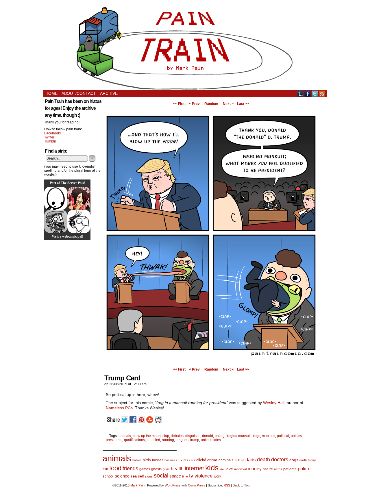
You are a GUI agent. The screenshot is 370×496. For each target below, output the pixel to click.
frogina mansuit (238, 436)
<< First (179, 104)
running (168, 440)
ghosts (156, 469)
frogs (256, 436)
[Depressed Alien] (55, 198)
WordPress (173, 485)
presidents (114, 440)
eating (220, 436)
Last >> (243, 104)
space (175, 475)
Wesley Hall (273, 402)
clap (165, 436)
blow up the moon (147, 436)
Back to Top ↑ (242, 485)
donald (207, 436)
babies (137, 460)
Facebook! (52, 133)
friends (130, 468)
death (263, 459)
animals (125, 436)
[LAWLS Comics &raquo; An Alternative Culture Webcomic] (78, 198)
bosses (157, 460)
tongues (182, 440)
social (161, 475)
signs (149, 476)
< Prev (194, 104)
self (141, 476)
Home (51, 93)
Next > (228, 104)
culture (239, 460)
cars (183, 459)
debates (177, 436)
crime (212, 460)
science (122, 476)
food (115, 468)
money (255, 468)
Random (211, 104)
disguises (192, 436)
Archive (109, 93)
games (144, 469)
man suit (268, 436)
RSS (322, 93)
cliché (201, 460)
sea (134, 476)
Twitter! (49, 137)
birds (147, 460)
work (217, 476)
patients (290, 469)
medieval (240, 469)
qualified (153, 440)
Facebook (307, 93)
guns (166, 469)
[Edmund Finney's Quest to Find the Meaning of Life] (78, 221)
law (222, 469)
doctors (279, 459)
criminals (226, 460)
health (177, 468)
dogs (293, 460)
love (229, 469)
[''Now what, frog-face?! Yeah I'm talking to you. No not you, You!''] (211, 363)
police (304, 468)
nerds (278, 469)
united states (211, 440)
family (312, 460)
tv (191, 476)
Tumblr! (50, 141)
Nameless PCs (119, 408)
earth (303, 460)
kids (212, 467)
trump (194, 440)
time (185, 476)
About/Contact (79, 93)
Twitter (315, 93)
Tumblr (300, 93)
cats (192, 460)
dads (250, 459)
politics (296, 436)
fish (105, 469)
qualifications (134, 440)
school (108, 476)
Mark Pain (137, 485)
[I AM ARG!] (55, 221)
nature (268, 469)
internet (194, 468)
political (283, 436)
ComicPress (196, 485)
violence (203, 476)
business (170, 460)
